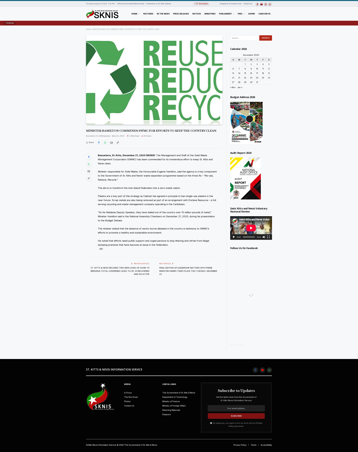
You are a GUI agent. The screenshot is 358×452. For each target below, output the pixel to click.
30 (251, 82)
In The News (163, 13)
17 (257, 73)
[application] (251, 228)
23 (251, 77)
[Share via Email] (111, 142)
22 (245, 77)
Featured (148, 13)
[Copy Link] (118, 142)
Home (134, 13)
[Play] (233, 237)
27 (233, 82)
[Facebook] (89, 157)
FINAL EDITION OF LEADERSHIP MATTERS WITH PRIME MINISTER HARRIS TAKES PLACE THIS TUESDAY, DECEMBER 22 (188, 270)
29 (245, 82)
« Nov (233, 87)
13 (233, 73)
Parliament (225, 13)
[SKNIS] (102, 14)
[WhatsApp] (89, 164)
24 (257, 77)
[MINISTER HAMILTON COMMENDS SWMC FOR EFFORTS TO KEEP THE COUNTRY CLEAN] (154, 80)
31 (257, 82)
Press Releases (181, 13)
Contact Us (247, 4)
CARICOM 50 (264, 13)
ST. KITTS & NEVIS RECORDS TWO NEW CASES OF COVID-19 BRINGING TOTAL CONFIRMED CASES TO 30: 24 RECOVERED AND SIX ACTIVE (120, 270)
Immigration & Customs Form (231, 4)
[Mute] (263, 237)
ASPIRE (251, 13)
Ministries (209, 13)
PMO (240, 13)
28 (239, 82)
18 (263, 73)
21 (239, 77)
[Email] (89, 171)
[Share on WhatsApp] (105, 142)
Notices (196, 13)
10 (257, 69)
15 (245, 73)
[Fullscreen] (268, 237)
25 (263, 77)
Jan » (239, 87)
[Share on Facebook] (99, 142)
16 (251, 73)
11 (263, 69)
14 (239, 73)
